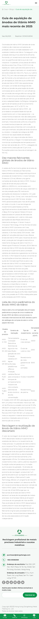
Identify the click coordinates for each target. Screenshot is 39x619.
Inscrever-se (30, 595)
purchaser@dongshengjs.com (18, 555)
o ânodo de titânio (16, 109)
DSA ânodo (26, 232)
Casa (6, 9)
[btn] (36, 3)
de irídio (21, 116)
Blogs (11, 9)
